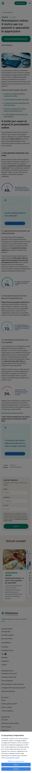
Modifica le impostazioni (16, 761)
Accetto (16, 769)
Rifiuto (16, 764)
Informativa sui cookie (12, 758)
